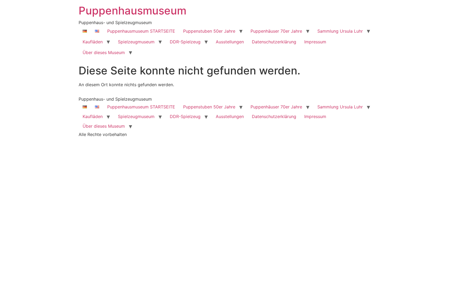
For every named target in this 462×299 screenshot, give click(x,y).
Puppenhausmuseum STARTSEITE (141, 31)
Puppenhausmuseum (132, 10)
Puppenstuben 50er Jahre (209, 31)
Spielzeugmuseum (136, 41)
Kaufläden (93, 41)
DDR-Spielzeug (185, 41)
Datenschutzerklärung (274, 41)
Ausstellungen (230, 41)
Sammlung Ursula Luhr (340, 31)
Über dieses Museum (104, 52)
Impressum (315, 41)
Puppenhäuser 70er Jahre (276, 31)
